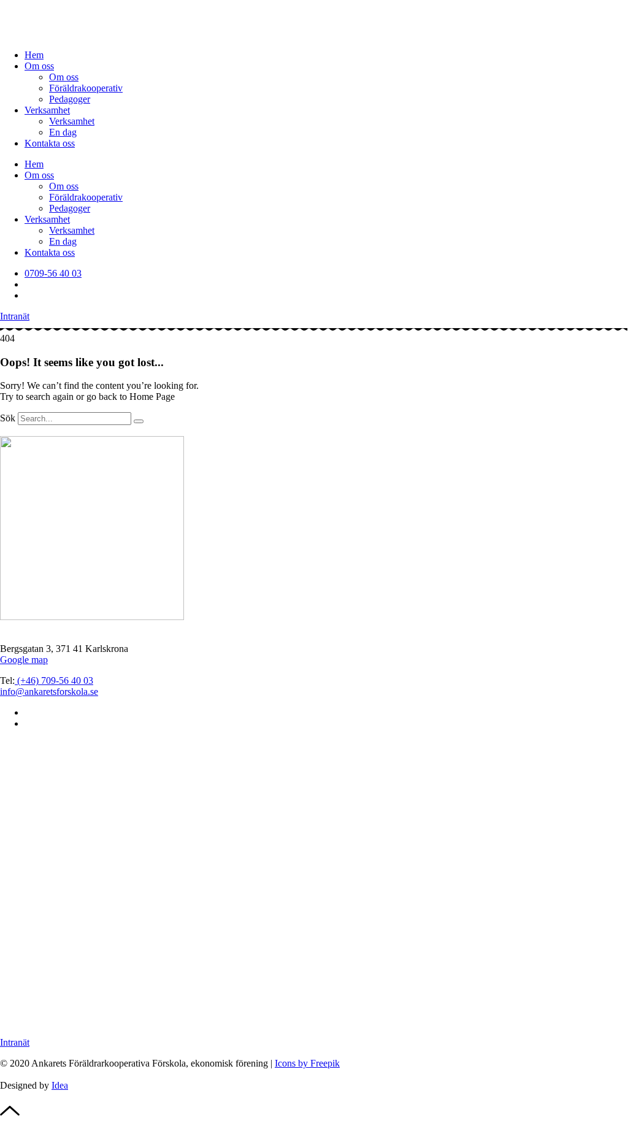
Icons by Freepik (307, 1063)
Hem (34, 55)
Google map (24, 659)
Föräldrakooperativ (86, 88)
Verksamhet (47, 110)
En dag (63, 132)
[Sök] (139, 421)
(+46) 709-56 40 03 (54, 680)
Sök (7, 418)
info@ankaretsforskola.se (49, 691)
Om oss (39, 66)
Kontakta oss (50, 143)
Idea (60, 1085)
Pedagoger (69, 99)
